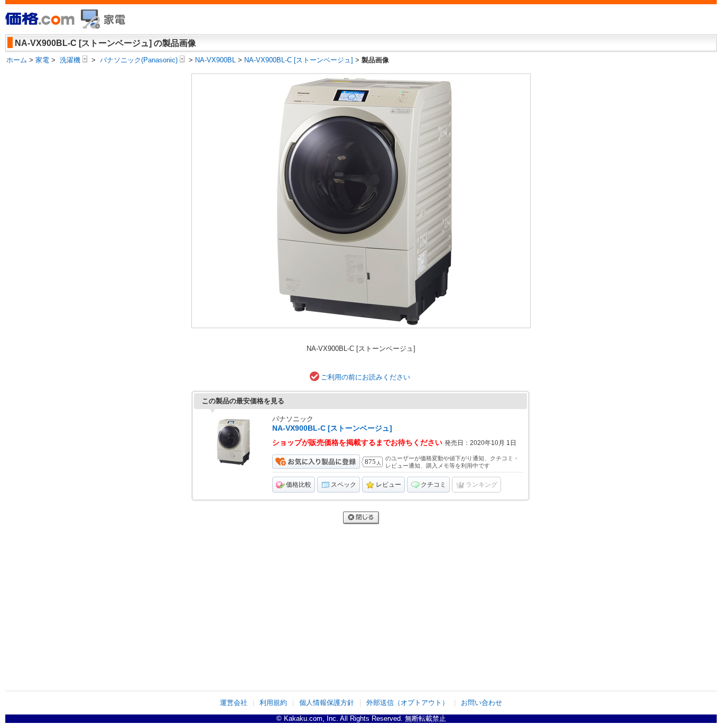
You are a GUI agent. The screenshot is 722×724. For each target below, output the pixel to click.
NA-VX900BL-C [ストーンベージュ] (332, 428)
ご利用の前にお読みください (365, 377)
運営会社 (233, 703)
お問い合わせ (481, 703)
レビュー (388, 484)
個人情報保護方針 (326, 703)
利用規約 (273, 703)
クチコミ (433, 484)
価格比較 (298, 484)
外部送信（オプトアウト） (407, 703)
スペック (343, 484)
